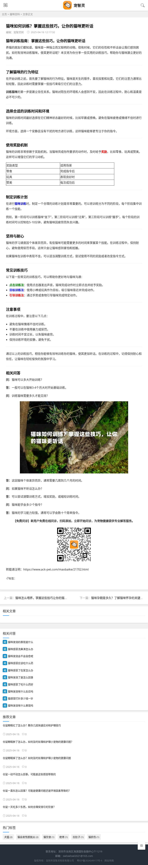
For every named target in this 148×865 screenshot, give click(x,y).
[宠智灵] (67, 8)
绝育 (63, 837)
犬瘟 (8, 837)
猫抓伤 (93, 837)
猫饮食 (48, 837)
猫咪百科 (15, 14)
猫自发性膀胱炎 (28, 837)
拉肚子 (78, 837)
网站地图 (109, 860)
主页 (4, 14)
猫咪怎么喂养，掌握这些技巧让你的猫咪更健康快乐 (48, 598)
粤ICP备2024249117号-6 (89, 860)
